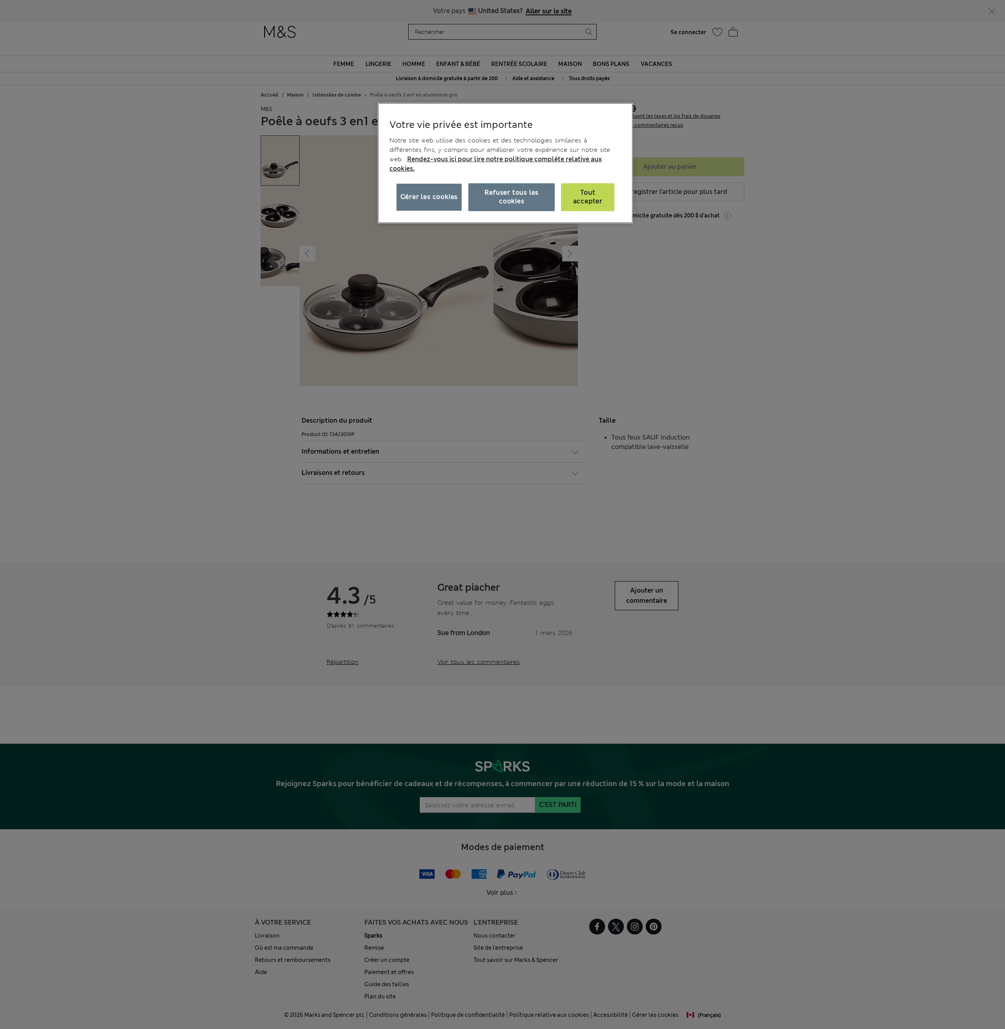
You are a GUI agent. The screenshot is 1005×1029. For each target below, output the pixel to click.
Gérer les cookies (429, 197)
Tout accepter (588, 196)
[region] (505, 163)
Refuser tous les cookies (511, 196)
